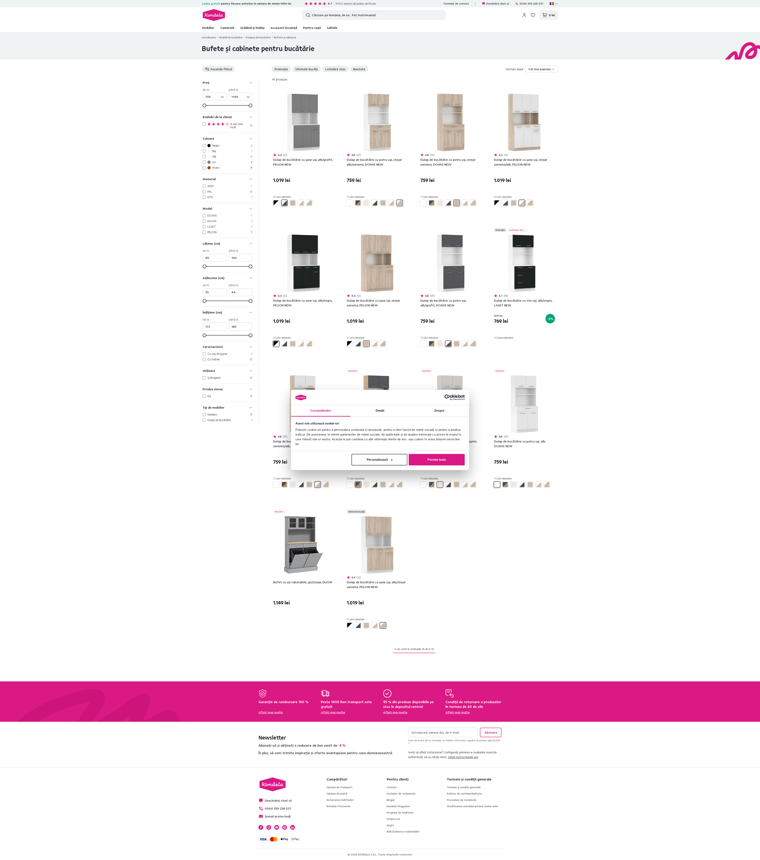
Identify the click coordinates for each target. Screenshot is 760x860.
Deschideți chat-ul (497, 3)
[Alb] (350, 203)
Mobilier (208, 28)
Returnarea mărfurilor (340, 800)
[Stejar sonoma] (293, 203)
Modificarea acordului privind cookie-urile (472, 806)
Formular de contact (456, 3)
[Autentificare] (524, 15)
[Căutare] (307, 15)
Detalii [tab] (380, 410)
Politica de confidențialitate (464, 793)
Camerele (227, 28)
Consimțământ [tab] (320, 410)
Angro (390, 825)
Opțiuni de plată (337, 793)
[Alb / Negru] (276, 203)
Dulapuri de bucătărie (258, 37)
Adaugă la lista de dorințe (331, 89)
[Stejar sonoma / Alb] (301, 203)
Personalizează (377, 459)
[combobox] (541, 69)
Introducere (209, 37)
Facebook (260, 827)
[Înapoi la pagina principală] (214, 15)
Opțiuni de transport (339, 787)
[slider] (204, 105)
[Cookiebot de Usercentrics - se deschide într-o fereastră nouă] (447, 398)
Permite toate (437, 459)
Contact (392, 787)
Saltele (332, 28)
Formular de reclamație (401, 793)
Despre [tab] (439, 410)
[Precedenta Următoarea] (303, 122)
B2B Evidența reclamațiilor (403, 831)
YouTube (276, 827)
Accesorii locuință (284, 28)
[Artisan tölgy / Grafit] (358, 203)
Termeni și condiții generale (464, 787)
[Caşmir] (366, 203)
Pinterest (284, 827)
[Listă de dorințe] (533, 15)
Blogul (390, 800)
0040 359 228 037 (531, 3)
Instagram (268, 827)
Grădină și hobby (252, 28)
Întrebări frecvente (339, 806)
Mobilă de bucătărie (231, 37)
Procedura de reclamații (461, 800)
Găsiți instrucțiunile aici (463, 757)
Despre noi (393, 819)
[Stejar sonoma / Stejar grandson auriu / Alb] (309, 203)
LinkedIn (292, 827)
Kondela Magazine (398, 806)
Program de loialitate (400, 812)
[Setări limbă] (554, 3)
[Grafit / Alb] (284, 203)
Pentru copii (312, 28)
